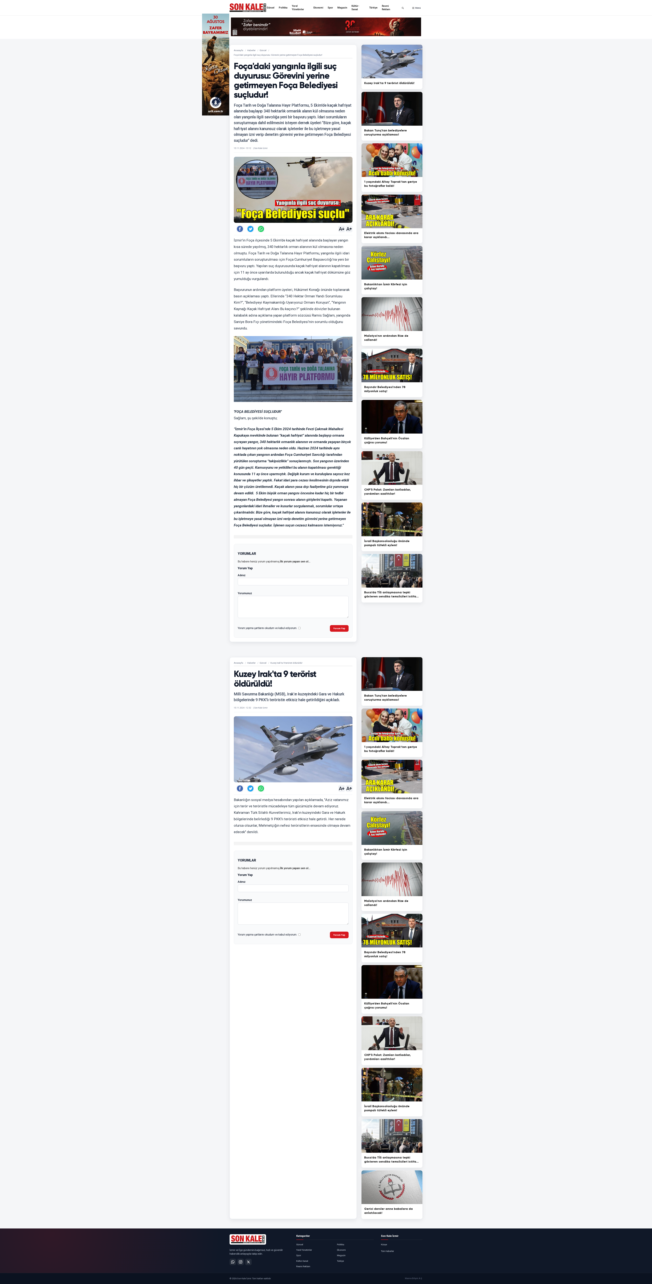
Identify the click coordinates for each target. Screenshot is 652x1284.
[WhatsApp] (233, 1262)
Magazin (342, 7)
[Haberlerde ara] (402, 8)
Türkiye (373, 7)
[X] (248, 1262)
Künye (384, 1244)
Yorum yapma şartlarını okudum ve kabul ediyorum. (267, 628)
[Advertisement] (436, 64)
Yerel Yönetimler (298, 8)
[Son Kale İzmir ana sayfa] (248, 1239)
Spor (330, 7)
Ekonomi (318, 7)
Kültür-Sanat (355, 8)
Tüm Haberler (387, 1251)
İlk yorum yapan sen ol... (295, 561)
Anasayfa (238, 50)
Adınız (242, 575)
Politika (283, 7)
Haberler (251, 50)
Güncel (270, 7)
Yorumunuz (245, 593)
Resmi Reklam (386, 8)
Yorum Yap (339, 628)
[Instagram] (240, 1262)
